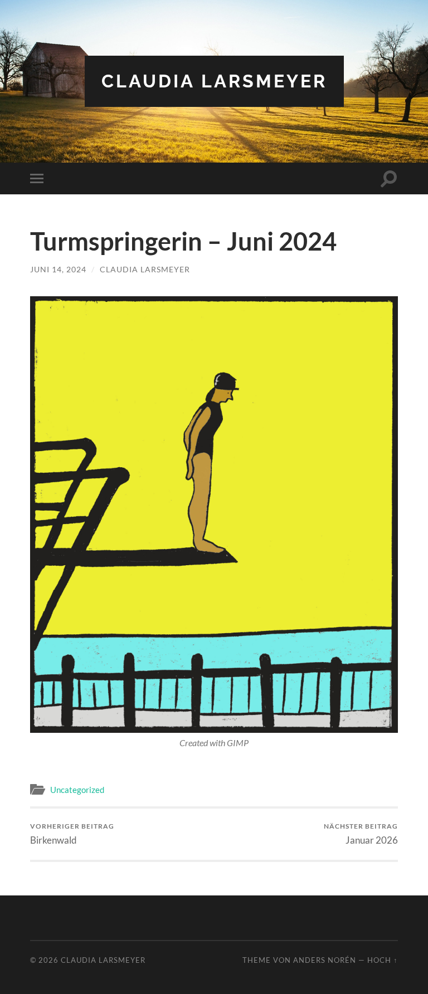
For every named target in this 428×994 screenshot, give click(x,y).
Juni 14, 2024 (58, 269)
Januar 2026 (361, 834)
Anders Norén (324, 960)
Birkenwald (72, 834)
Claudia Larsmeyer (214, 81)
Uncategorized (77, 790)
